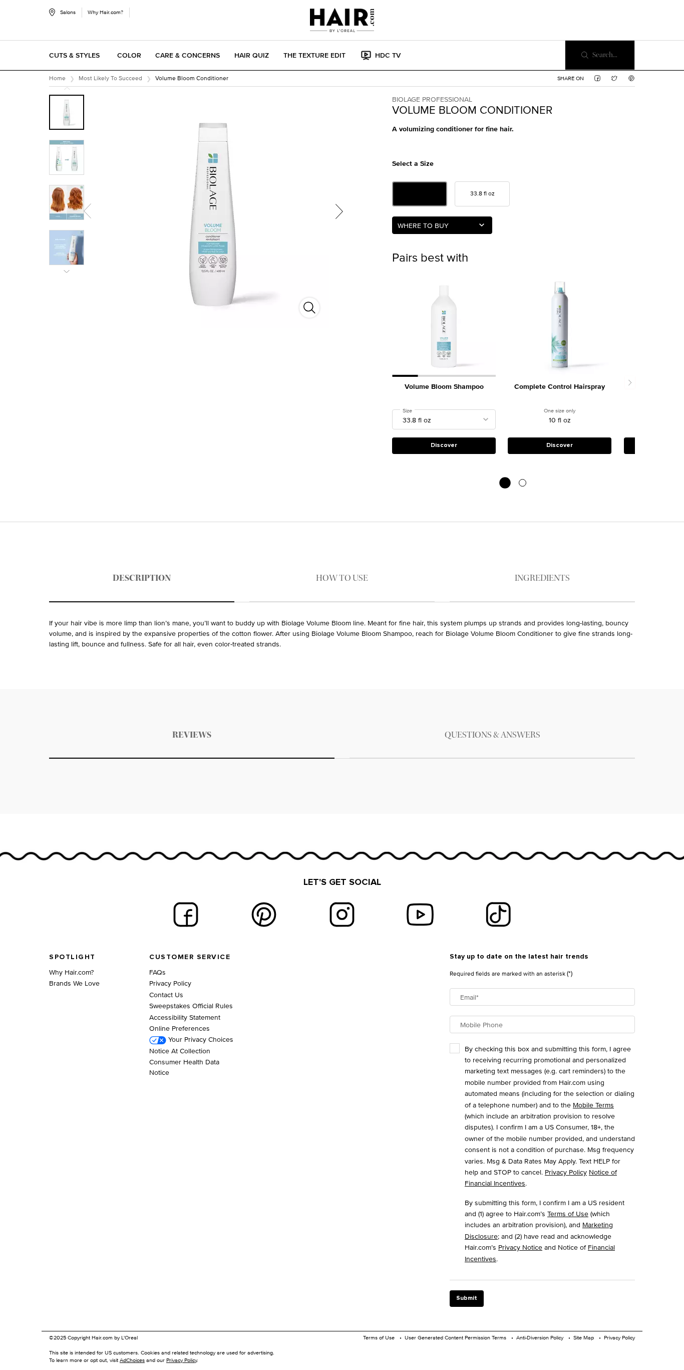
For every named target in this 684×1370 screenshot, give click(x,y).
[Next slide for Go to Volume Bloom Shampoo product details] (491, 325)
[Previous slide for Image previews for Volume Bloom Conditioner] (67, 88)
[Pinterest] (264, 914)
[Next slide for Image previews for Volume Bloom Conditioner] (67, 271)
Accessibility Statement (184, 1017)
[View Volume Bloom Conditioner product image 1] (66, 112)
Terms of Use (567, 1213)
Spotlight (72, 957)
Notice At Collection (179, 1050)
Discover (444, 445)
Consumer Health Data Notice (184, 1067)
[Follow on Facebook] (186, 914)
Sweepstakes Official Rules (191, 1005)
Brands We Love (74, 983)
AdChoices (132, 1360)
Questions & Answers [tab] (492, 735)
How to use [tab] (342, 578)
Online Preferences (179, 1028)
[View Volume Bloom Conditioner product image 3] (67, 202)
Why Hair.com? (105, 12)
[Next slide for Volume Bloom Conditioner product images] (339, 210)
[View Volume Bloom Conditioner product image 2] (67, 157)
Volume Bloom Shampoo (444, 387)
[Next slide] (630, 382)
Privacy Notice (520, 1247)
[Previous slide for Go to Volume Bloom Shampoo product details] (397, 325)
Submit (466, 1298)
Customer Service (189, 957)
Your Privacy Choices (199, 1039)
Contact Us (166, 994)
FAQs (157, 972)
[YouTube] (420, 914)
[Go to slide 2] (522, 483)
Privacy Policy (170, 983)
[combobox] (442, 225)
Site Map (583, 1337)
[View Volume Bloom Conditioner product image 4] (67, 248)
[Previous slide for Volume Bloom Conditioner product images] (87, 210)
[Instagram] (342, 914)
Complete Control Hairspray (559, 387)
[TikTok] (498, 914)
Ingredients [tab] (542, 578)
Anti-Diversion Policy (539, 1337)
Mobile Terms (593, 1104)
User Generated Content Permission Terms (455, 1337)
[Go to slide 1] (505, 483)
